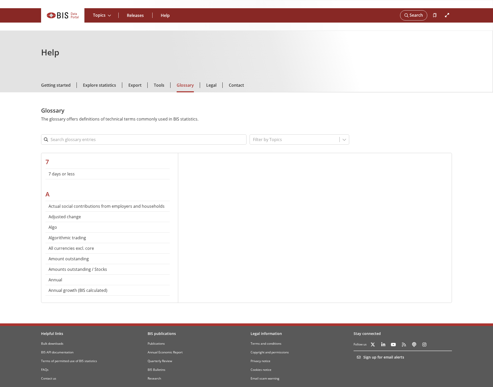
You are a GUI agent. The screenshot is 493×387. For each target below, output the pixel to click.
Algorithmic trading (67, 238)
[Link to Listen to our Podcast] (414, 344)
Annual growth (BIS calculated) (78, 290)
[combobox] (282, 139)
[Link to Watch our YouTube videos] (393, 344)
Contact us (48, 378)
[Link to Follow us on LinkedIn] (383, 344)
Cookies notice (261, 370)
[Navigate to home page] (62, 15)
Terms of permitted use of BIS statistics (69, 361)
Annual (55, 280)
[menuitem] (107, 173)
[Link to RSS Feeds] (404, 344)
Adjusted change (65, 217)
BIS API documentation (57, 352)
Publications (156, 343)
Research (154, 378)
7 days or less (62, 174)
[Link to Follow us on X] (373, 344)
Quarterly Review (160, 361)
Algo (53, 227)
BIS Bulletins (156, 370)
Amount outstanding (69, 259)
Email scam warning (265, 378)
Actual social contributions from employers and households (107, 206)
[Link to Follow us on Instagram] (424, 344)
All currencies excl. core (71, 248)
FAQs (45, 370)
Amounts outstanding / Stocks (78, 269)
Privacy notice (260, 361)
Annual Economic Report (165, 352)
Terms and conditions (266, 343)
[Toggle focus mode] (447, 15)
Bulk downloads (52, 343)
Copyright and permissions (270, 352)
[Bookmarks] (434, 15)
